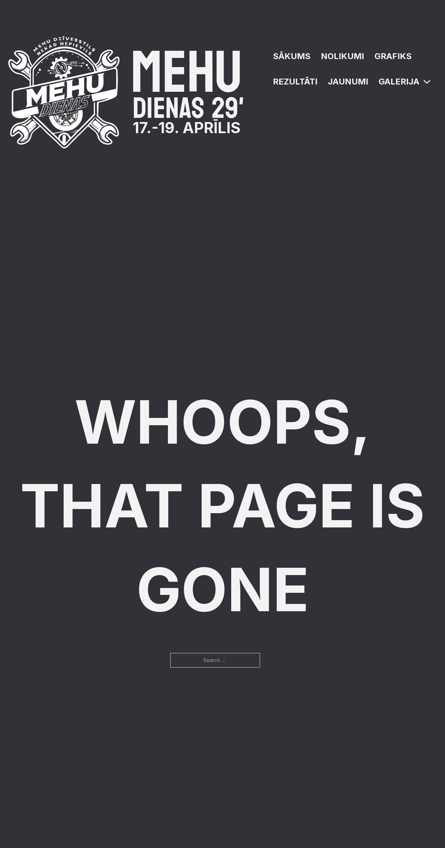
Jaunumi (348, 81)
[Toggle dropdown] (427, 82)
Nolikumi (342, 56)
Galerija (399, 81)
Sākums (291, 56)
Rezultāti (295, 81)
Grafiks (393, 56)
